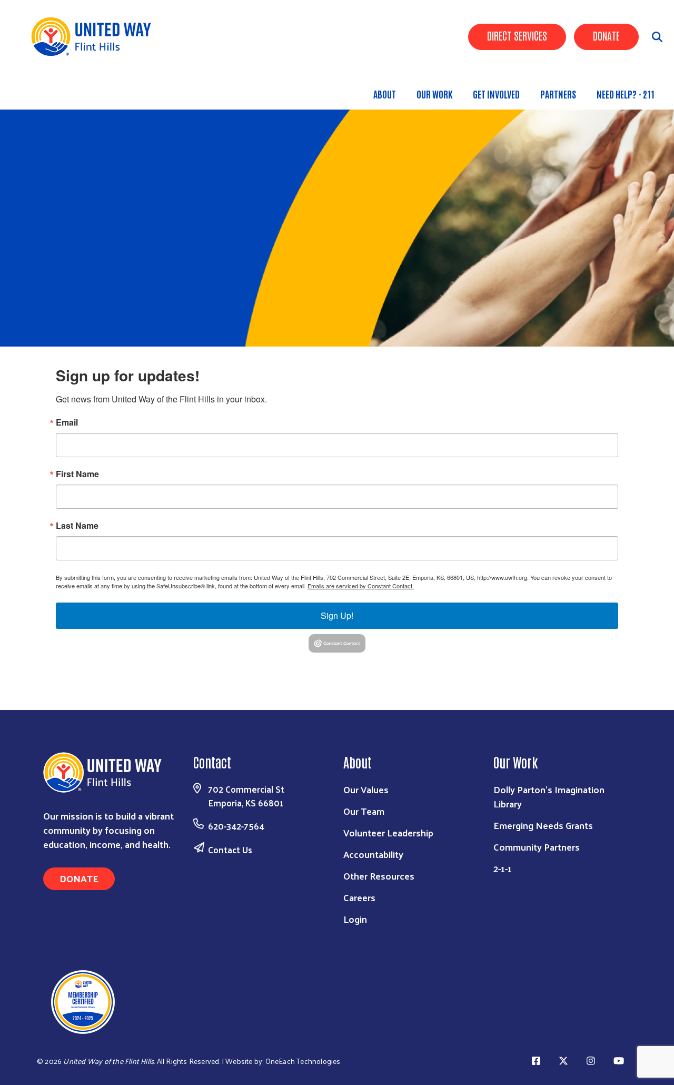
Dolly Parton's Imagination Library (548, 796)
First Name (77, 474)
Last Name (77, 525)
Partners (558, 93)
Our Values (366, 789)
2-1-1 (502, 868)
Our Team (363, 811)
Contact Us (230, 849)
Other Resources (378, 875)
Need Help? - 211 (626, 93)
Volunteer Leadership (388, 832)
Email (67, 422)
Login (355, 919)
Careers (359, 897)
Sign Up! (337, 615)
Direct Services (517, 35)
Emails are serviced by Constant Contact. (361, 585)
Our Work (434, 93)
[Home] (95, 36)
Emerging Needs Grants (543, 825)
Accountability (373, 854)
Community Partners (536, 847)
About (384, 93)
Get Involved (496, 93)
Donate (606, 35)
